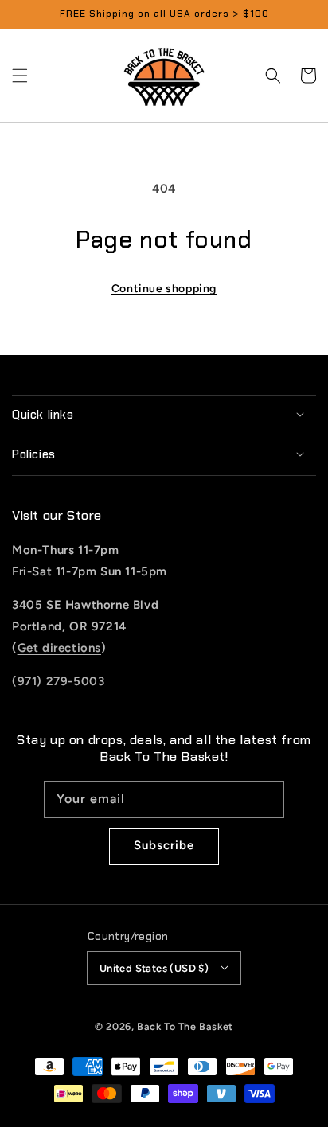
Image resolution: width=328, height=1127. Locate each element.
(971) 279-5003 (58, 681)
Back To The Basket (185, 1026)
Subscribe (164, 845)
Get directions (59, 648)
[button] (19, 75)
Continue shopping (164, 288)
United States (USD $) (154, 968)
